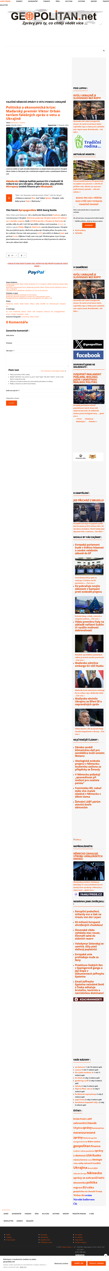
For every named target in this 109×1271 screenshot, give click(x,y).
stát (33, 311)
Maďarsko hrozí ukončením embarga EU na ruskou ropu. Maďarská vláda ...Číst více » (89, 693)
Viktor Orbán (24, 304)
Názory (66, 1214)
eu (7, 311)
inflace (32, 304)
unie (10, 311)
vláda (75, 1163)
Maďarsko (9, 304)
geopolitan (81, 1146)
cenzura (78, 1070)
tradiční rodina (79, 1151)
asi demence (80, 1067)
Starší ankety (80, 230)
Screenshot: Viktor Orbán (30, 317)
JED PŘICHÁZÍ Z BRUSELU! (88, 500)
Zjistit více (23, 1267)
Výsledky (78, 233)
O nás (91, 1214)
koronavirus (98, 1128)
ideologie (97, 1159)
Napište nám (45, 1240)
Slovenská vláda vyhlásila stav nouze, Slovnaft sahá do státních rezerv (87, 934)
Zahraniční (15, 123)
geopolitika (78, 1191)
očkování (77, 1173)
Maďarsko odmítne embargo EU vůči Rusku (21, 295)
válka (37, 304)
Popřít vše (78, 1263)
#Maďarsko (12, 181)
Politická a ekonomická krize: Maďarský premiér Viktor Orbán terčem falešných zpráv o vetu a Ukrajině (37, 288)
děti (86, 1191)
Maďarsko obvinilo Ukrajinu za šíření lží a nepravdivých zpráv (28, 297)
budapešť (20, 314)
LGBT (89, 1118)
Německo (94, 1173)
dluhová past (54, 304)
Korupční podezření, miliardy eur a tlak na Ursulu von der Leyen (88, 914)
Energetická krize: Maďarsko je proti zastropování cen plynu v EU (29, 298)
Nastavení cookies (61, 1263)
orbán (29, 311)
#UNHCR (33, 221)
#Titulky (21, 227)
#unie (62, 233)
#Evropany (12, 186)
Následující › (81, 421)
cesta (26, 314)
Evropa (84, 1173)
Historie (55, 1214)
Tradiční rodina (79, 1214)
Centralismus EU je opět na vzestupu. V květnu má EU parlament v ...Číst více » (86, 580)
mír (7, 306)
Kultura (45, 1214)
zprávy (87, 1128)
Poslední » (93, 421)
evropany (39, 311)
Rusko (96, 1155)
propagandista (59, 311)
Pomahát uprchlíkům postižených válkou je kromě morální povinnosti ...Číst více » (89, 657)
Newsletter (8, 1221)
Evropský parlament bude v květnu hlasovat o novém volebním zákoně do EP (89, 549)
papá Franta (80, 1099)
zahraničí (88, 1163)
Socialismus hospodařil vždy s (87, 1102)
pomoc (23, 311)
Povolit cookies (97, 1263)
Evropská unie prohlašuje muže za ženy (87, 957)
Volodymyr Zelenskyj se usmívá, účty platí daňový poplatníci (89, 946)
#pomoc (48, 198)
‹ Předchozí (88, 419)
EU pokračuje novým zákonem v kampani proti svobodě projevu (88, 588)
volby (80, 1163)
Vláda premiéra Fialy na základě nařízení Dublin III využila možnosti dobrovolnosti (89, 626)
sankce (97, 1141)
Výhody (78, 1086)
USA (89, 1155)
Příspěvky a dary (46, 1242)
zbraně (90, 1168)
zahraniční (80, 1123)
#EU (40, 233)
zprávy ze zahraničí (85, 1177)
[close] (105, 1256)
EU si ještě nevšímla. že (84, 1072)
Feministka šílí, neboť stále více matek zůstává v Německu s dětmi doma (88, 792)
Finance (22, 123)
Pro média (78, 1235)
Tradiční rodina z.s (67, 1247)
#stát (27, 201)
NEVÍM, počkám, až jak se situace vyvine (89, 221)
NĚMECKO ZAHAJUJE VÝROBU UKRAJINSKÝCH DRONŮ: (88, 856)
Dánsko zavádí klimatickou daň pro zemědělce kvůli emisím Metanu (90, 751)
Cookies (9, 1237)
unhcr (8, 314)
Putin (83, 1118)
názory (76, 1159)
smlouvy (47, 311)
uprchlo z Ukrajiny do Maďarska (50, 221)
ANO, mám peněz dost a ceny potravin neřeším (86, 211)
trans (89, 1160)
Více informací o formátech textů (52, 371)
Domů (6, 1214)
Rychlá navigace (80, 1242)
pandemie (90, 1151)
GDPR (8, 1235)
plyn (96, 1168)
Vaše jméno (10, 335)
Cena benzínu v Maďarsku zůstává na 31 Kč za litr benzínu (27, 290)
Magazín (29, 1221)
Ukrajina (63, 304)
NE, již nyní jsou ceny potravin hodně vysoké (88, 218)
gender (94, 1138)
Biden (90, 1141)
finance (95, 1146)
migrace (77, 1187)
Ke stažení (78, 1237)
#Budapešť (46, 186)
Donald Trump (95, 1191)
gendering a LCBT (82, 1081)
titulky (13, 314)
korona (83, 1159)
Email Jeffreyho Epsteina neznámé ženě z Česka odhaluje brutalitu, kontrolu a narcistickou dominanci (89, 987)
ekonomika (79, 1182)
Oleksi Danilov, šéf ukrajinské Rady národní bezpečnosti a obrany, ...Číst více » (89, 731)
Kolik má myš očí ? (13, 390)
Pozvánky (44, 1235)
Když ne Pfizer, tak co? (84, 1089)
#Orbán (60, 224)
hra (52, 311)
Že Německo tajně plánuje (85, 1094)
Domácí (20, 1221)
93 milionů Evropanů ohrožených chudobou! (89, 923)
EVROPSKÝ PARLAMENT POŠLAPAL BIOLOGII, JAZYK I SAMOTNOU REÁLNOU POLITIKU (87, 378)
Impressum (79, 1240)
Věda (37, 1214)
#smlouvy (56, 215)
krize (76, 1118)
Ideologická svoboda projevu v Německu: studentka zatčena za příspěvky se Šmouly (88, 765)
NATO (101, 1177)
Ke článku (79, 1078)
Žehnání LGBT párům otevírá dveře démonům (88, 804)
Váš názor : (10, 351)
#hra (33, 198)
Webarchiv (79, 1195)
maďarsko (16, 311)
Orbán (16, 304)
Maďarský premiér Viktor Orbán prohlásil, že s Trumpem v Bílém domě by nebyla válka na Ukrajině (37, 285)
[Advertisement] (37, 76)
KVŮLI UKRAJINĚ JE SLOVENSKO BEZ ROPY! (87, 97)
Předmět (9, 343)
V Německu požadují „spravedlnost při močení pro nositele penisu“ (87, 779)
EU (47, 304)
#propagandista (27, 210)
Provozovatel (10, 1240)
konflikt (42, 304)
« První (79, 419)
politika (91, 1182)
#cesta (15, 236)
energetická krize (80, 1142)
